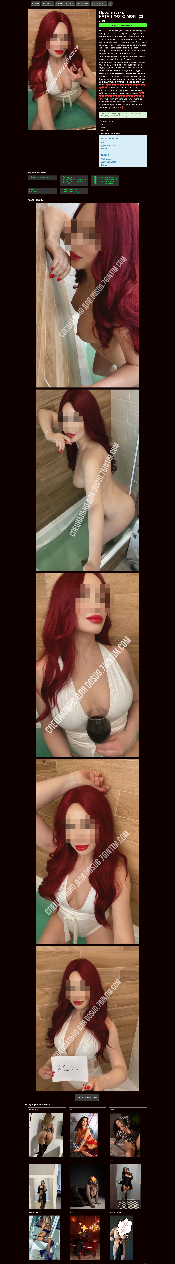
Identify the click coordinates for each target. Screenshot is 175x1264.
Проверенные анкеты (64, 3)
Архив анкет (120, 1263)
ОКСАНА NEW (33, 1109)
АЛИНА (112, 1109)
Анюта (72, 1109)
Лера (71, 1161)
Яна (30, 1161)
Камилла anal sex (35, 1212)
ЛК (110, 3)
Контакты (129, 1263)
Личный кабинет (139, 1263)
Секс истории (82, 3)
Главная (35, 3)
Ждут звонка (48, 3)
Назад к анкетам (87, 1097)
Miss (71, 1212)
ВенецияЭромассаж (117, 1212)
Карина (113, 1161)
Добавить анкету (99, 3)
